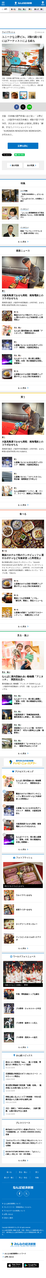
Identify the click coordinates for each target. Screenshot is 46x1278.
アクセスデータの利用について (14, 1211)
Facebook (19, 1193)
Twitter (26, 1193)
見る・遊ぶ (22, 9)
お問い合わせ (8, 1214)
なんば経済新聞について (12, 1204)
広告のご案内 (8, 1218)
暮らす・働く (39, 9)
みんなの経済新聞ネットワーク (23, 1245)
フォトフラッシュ (8, 32)
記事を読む (23, 145)
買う (30, 9)
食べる (13, 9)
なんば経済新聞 (23, 3)
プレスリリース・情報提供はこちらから (17, 1207)
